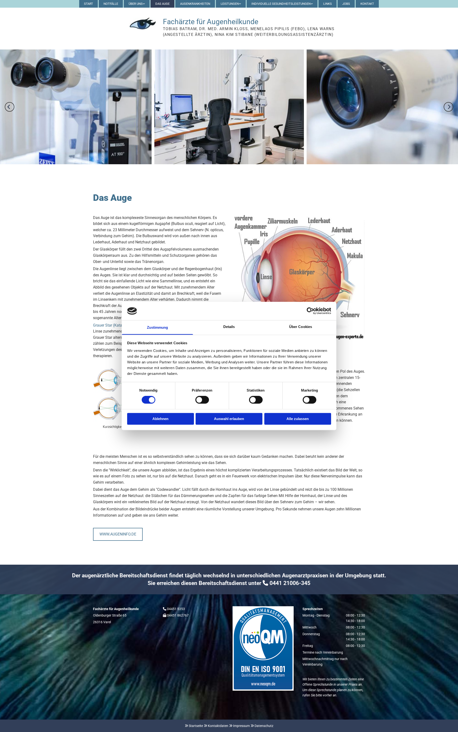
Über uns (136, 3)
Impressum (241, 726)
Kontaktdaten (218, 726)
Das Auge (162, 3)
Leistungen (230, 3)
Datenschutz (264, 726)
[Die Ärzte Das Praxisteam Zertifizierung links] (143, 4)
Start (88, 3)
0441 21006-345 (290, 583)
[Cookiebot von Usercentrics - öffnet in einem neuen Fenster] (310, 311)
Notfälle (111, 3)
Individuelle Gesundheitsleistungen (281, 3)
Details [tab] (229, 327)
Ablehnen (160, 419)
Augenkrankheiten (195, 3)
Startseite (196, 726)
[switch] (202, 400)
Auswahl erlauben (229, 419)
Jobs (346, 3)
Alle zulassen (297, 419)
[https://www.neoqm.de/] (264, 648)
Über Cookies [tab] (300, 327)
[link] (136, 4)
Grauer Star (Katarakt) (111, 325)
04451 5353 (176, 609)
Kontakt (367, 3)
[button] (118, 534)
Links (327, 3)
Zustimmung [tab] (157, 327)
